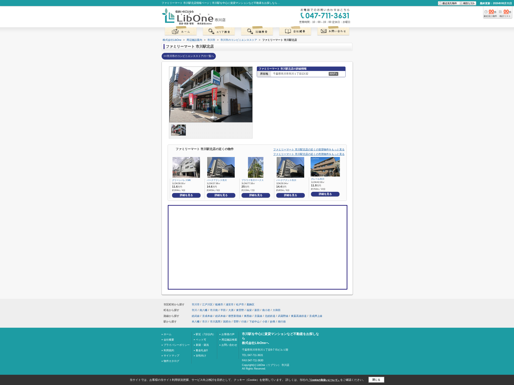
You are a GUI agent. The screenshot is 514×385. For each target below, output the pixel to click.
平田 (223, 310)
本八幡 (196, 321)
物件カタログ (171, 360)
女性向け (201, 355)
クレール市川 (317, 179)
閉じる (376, 379)
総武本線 (220, 315)
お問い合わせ (229, 344)
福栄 (249, 310)
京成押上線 (315, 315)
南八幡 (203, 310)
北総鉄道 (270, 315)
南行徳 (282, 321)
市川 (194, 310)
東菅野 (240, 310)
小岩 (264, 321)
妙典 (272, 321)
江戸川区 (207, 304)
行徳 (244, 321)
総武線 (196, 315)
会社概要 (169, 339)
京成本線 (207, 315)
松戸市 (240, 304)
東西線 (248, 315)
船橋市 (219, 304)
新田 (257, 310)
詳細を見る (186, 195)
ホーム (167, 334)
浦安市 (230, 304)
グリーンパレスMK (181, 180)
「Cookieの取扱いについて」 (324, 380)
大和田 (276, 310)
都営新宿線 (234, 315)
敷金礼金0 (202, 350)
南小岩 (266, 310)
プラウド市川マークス (253, 180)
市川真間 (215, 321)
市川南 (214, 310)
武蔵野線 (283, 315)
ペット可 (201, 339)
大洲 (231, 310)
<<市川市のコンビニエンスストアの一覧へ (189, 55)
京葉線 (258, 315)
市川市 (196, 304)
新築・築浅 (202, 344)
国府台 (227, 321)
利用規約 (169, 350)
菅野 (236, 321)
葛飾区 (250, 304)
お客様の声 (228, 334)
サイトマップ (171, 355)
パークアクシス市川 (217, 180)
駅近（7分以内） (205, 334)
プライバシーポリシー (177, 344)
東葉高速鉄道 (299, 315)
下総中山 (254, 321)
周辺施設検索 (229, 339)
